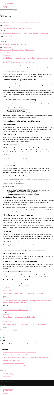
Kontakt (5, 7)
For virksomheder (7, 4)
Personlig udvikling (8, 3)
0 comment (8, 25)
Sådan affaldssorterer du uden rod (10, 39)
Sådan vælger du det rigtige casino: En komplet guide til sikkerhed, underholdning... (24, 33)
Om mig (5, 6)
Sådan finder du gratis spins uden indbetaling (13, 44)
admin (9, 61)
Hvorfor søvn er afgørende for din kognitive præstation (16, 28)
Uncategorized (6, 297)
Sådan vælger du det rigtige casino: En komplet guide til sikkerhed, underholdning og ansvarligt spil (26, 357)
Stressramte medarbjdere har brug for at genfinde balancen (17, 50)
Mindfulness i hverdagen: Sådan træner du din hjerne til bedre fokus (20, 22)
